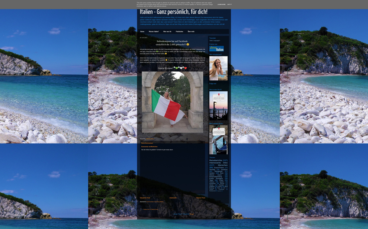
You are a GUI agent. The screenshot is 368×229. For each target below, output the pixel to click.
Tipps (211, 180)
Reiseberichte (215, 160)
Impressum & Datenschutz (150, 209)
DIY (224, 188)
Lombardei (221, 189)
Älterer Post (200, 198)
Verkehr (211, 189)
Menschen (223, 165)
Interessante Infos (218, 163)
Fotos (221, 180)
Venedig (212, 169)
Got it (229, 4)
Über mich (191, 31)
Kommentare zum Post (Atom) (155, 201)
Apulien (222, 182)
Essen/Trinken (219, 167)
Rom (221, 173)
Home (142, 31)
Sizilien (211, 173)
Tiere (218, 188)
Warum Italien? (154, 31)
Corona (220, 186)
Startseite (173, 198)
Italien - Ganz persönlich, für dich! (173, 12)
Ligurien (219, 190)
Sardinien (224, 169)
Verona (211, 185)
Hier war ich (167, 31)
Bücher (222, 183)
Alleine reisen (215, 175)
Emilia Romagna (216, 178)
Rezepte (221, 185)
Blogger (192, 214)
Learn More (221, 4)
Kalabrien (212, 186)
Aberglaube (219, 171)
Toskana (211, 182)
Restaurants (212, 190)
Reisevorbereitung (215, 176)
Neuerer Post (145, 198)
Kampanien (212, 183)
